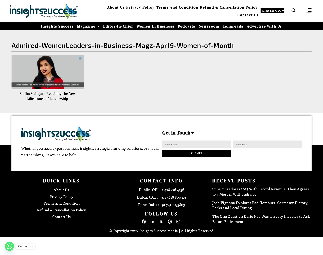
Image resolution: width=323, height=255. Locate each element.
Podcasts (186, 26)
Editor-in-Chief (118, 26)
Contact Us (248, 14)
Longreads (233, 26)
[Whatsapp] (9, 246)
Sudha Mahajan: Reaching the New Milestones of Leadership (48, 96)
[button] (293, 11)
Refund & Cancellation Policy (229, 7)
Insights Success (57, 26)
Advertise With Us (264, 26)
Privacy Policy (140, 7)
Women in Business (155, 26)
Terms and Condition (177, 7)
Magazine (86, 26)
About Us (116, 7)
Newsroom (209, 26)
